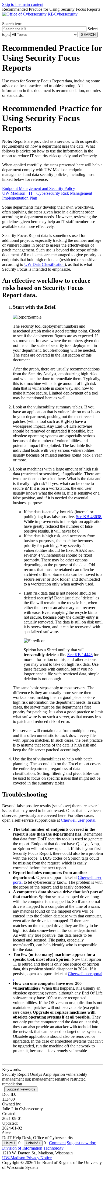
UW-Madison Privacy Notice (27, 1157)
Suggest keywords (20, 1089)
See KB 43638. (89, 516)
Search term (12, 23)
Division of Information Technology (33, 1148)
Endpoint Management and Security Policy (38, 188)
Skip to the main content (22, 4)
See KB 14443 (80, 654)
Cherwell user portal (78, 820)
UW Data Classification (44, 264)
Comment (57, 1142)
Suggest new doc (81, 1142)
